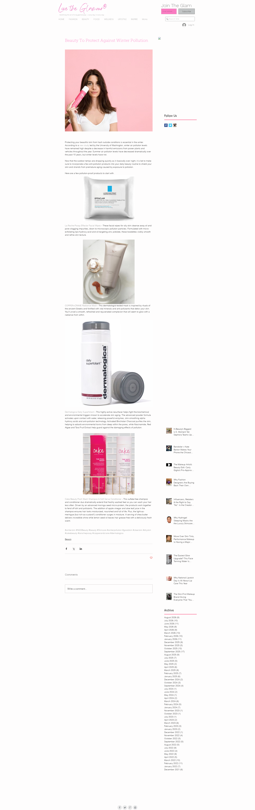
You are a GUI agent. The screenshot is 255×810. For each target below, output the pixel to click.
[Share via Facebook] (66, 548)
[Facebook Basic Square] (166, 125)
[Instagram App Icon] (174, 125)
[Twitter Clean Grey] (125, 807)
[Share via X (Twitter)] (73, 548)
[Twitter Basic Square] (170, 125)
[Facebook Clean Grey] (119, 807)
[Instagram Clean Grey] (135, 807)
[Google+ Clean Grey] (130, 807)
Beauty (68, 539)
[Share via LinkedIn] (80, 548)
